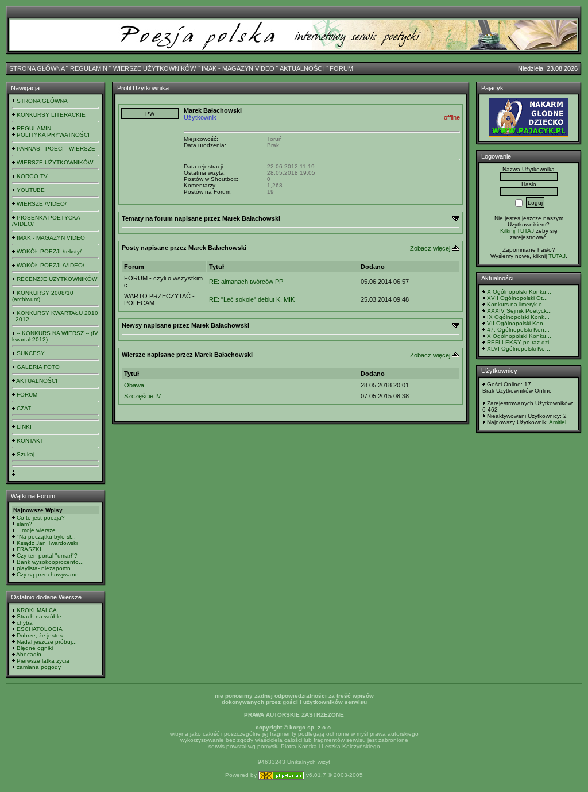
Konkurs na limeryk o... (517, 304)
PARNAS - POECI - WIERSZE (56, 148)
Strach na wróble (39, 616)
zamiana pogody (39, 667)
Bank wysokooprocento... (50, 562)
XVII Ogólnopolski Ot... (517, 298)
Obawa (134, 385)
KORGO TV (32, 176)
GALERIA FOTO (38, 367)
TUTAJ (557, 256)
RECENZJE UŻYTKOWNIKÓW (57, 279)
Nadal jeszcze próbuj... (47, 642)
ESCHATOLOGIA (40, 629)
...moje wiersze (36, 530)
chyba (25, 623)
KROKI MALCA (37, 610)
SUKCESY (31, 353)
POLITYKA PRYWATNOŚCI (53, 135)
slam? (24, 524)
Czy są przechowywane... (50, 574)
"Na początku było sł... (46, 536)
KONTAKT (30, 440)
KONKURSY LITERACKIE (51, 115)
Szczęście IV (142, 396)
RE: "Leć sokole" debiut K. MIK (252, 299)
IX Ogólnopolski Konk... (518, 317)
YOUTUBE (31, 190)
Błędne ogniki (35, 648)
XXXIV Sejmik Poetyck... (519, 310)
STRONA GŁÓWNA (36, 68)
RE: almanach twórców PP (246, 281)
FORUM (341, 68)
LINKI (24, 427)
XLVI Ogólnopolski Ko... (518, 348)
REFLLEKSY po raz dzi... (520, 342)
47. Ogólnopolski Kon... (518, 329)
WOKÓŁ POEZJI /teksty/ (49, 251)
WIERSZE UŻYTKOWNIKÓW (154, 68)
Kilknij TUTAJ (517, 231)
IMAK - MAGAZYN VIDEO (238, 68)
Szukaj (25, 454)
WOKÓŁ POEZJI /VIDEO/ (50, 265)
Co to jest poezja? (41, 517)
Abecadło (28, 654)
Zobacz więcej (430, 248)
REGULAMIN (88, 68)
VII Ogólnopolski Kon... (517, 323)
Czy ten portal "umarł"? (47, 555)
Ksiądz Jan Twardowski (47, 543)
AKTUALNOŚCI (302, 68)
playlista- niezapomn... (46, 568)
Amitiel (557, 422)
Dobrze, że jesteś (40, 635)
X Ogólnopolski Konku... (519, 292)
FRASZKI (29, 549)
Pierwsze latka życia (43, 661)
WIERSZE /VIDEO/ (42, 204)
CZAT (24, 408)
